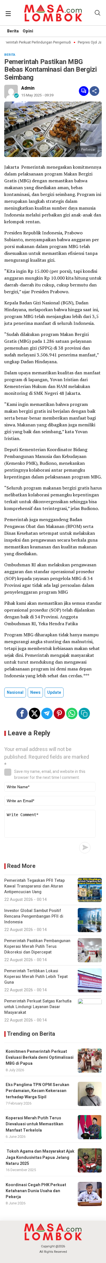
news (35, 693)
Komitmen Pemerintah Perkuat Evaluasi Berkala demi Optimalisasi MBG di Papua (39, 1058)
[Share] (94, 91)
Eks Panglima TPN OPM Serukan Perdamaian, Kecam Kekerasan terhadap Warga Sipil (37, 1091)
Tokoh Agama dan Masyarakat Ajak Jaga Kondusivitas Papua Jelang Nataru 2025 (40, 1157)
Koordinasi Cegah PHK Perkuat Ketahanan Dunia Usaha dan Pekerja (36, 1191)
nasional (15, 693)
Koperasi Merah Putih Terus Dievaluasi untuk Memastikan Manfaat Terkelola (34, 1124)
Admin (27, 88)
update (54, 693)
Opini (28, 31)
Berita (13, 31)
